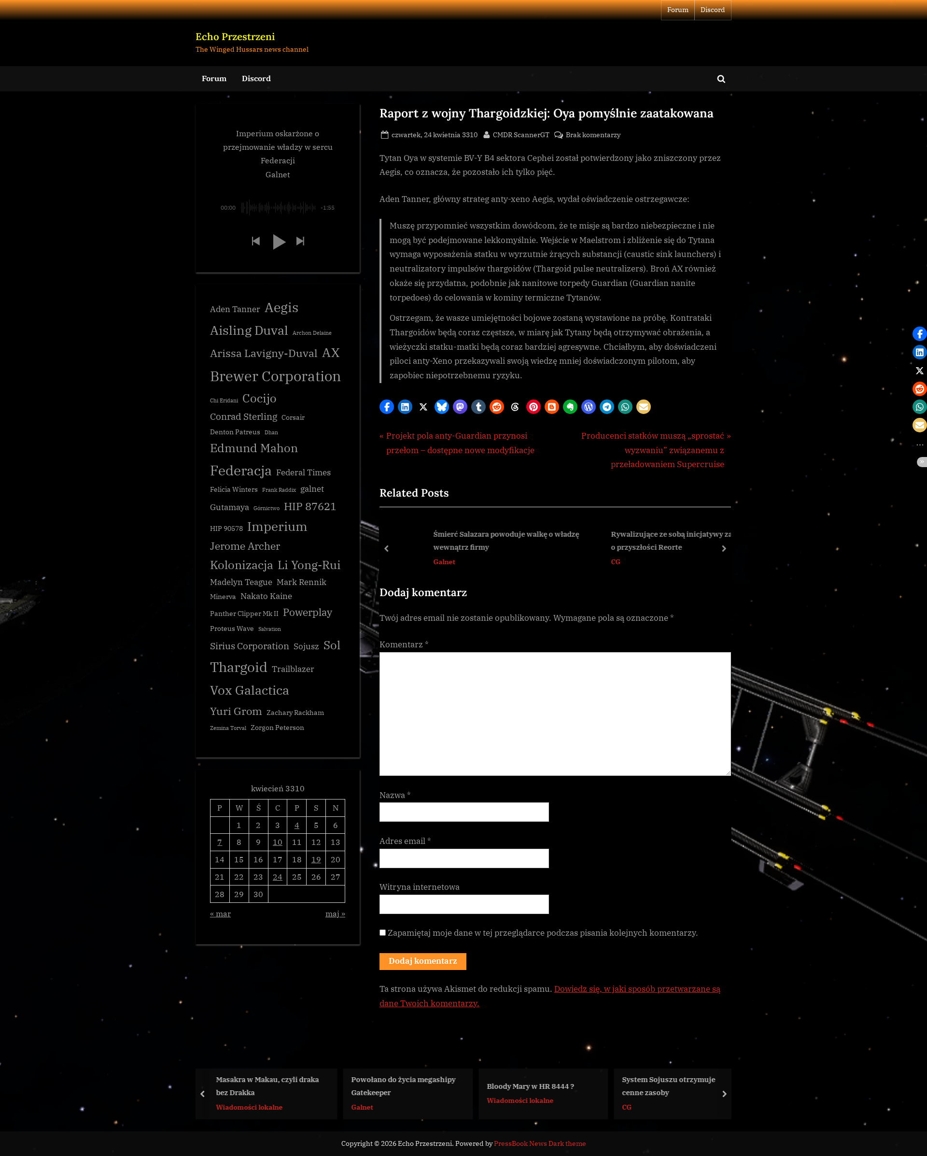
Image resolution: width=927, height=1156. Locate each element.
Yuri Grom (236, 711)
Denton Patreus (235, 432)
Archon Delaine (312, 332)
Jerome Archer (245, 546)
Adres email (405, 841)
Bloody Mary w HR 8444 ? (504, 1085)
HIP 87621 (310, 506)
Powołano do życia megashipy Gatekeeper (378, 1085)
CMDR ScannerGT (521, 134)
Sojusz (306, 646)
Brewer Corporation (275, 376)
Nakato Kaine (266, 596)
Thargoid (238, 667)
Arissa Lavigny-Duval (264, 353)
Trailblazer (293, 669)
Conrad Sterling (243, 416)
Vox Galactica (249, 690)
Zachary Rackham (295, 712)
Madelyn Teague (241, 582)
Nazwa (395, 795)
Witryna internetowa (419, 887)
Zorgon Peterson (277, 727)
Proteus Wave (232, 628)
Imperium (277, 526)
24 (277, 876)
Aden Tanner (235, 309)
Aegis (281, 307)
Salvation (269, 629)
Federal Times (303, 472)
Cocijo (259, 398)
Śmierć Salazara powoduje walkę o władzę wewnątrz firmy (471, 540)
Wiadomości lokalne (223, 1106)
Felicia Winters (234, 489)
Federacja (241, 470)
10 (277, 842)
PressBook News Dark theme (540, 1143)
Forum (677, 9)
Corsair (293, 417)
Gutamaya (229, 507)
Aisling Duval (249, 330)
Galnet (409, 561)
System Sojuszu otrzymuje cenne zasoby (643, 1085)
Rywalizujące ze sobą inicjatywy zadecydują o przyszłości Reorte (652, 540)
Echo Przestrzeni (235, 36)
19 (316, 859)
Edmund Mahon (254, 448)
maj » (335, 913)
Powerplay (307, 612)
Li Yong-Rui (309, 564)
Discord (713, 9)
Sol (331, 645)
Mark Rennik (301, 582)
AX (330, 352)
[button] (386, 407)
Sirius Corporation (249, 646)
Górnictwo (266, 508)
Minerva (223, 596)
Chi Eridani (224, 400)
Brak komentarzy (593, 135)
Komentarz (404, 644)
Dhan (271, 432)
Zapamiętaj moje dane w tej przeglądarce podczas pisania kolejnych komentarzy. (543, 933)
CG (580, 561)
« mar (220, 913)
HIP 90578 (226, 528)
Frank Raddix (279, 489)
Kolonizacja (241, 564)
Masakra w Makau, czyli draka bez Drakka (241, 1085)
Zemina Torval (228, 728)
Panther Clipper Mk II (244, 613)
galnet (312, 489)
